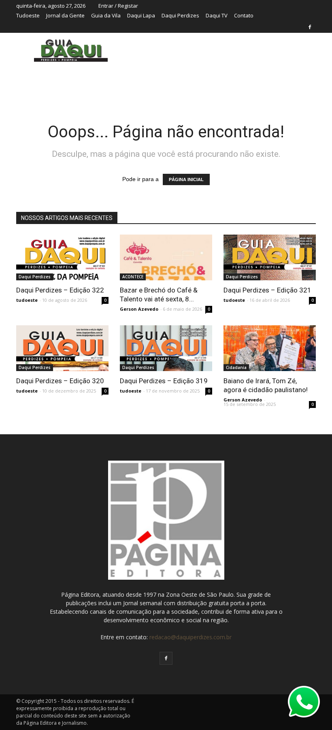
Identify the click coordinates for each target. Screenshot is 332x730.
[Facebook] (310, 27)
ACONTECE (132, 277)
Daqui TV (217, 15)
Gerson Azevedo (139, 309)
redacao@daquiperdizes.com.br (190, 637)
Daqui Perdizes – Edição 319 (164, 381)
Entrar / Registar (118, 5)
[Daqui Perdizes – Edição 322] (62, 257)
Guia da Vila (106, 15)
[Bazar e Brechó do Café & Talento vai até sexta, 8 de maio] (166, 257)
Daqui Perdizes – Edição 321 (267, 290)
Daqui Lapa (141, 15)
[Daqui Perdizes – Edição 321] (269, 257)
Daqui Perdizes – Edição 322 (60, 290)
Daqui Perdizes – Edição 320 (60, 381)
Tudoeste (28, 15)
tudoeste (27, 300)
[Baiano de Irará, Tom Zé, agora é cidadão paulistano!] (269, 348)
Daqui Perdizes (180, 15)
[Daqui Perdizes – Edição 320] (62, 356)
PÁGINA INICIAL (186, 179)
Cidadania (236, 367)
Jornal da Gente (65, 15)
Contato (243, 15)
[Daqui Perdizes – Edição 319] (166, 356)
